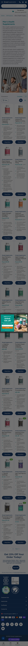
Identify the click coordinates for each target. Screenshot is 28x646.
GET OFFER (7, 327)
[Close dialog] (26, 315)
